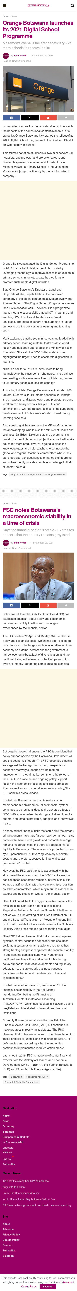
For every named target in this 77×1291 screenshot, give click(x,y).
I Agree (47, 1286)
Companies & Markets (16, 1137)
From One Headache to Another (21, 1193)
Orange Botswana (55, 474)
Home (6, 16)
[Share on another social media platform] (65, 117)
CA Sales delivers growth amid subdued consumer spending (37, 1205)
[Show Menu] (4, 5)
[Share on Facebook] (11, 117)
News (14, 16)
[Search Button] (72, 5)
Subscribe (9, 1164)
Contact (7, 1245)
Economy (8, 1126)
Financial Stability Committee (21, 1081)
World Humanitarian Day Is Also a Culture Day (29, 1199)
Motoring (7, 1152)
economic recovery (37, 1076)
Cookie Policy (11, 1240)
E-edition (8, 1255)
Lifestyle (8, 1147)
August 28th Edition (14, 1187)
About (6, 1224)
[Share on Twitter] (30, 117)
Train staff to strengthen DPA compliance (26, 1181)
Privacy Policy (11, 1234)
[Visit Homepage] (38, 5)
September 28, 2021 (42, 55)
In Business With (13, 1142)
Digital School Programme (26, 474)
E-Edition (8, 1131)
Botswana (16, 1076)
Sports (7, 1159)
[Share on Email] (48, 117)
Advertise (8, 1229)
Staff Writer (20, 55)
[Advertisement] (38, 220)
